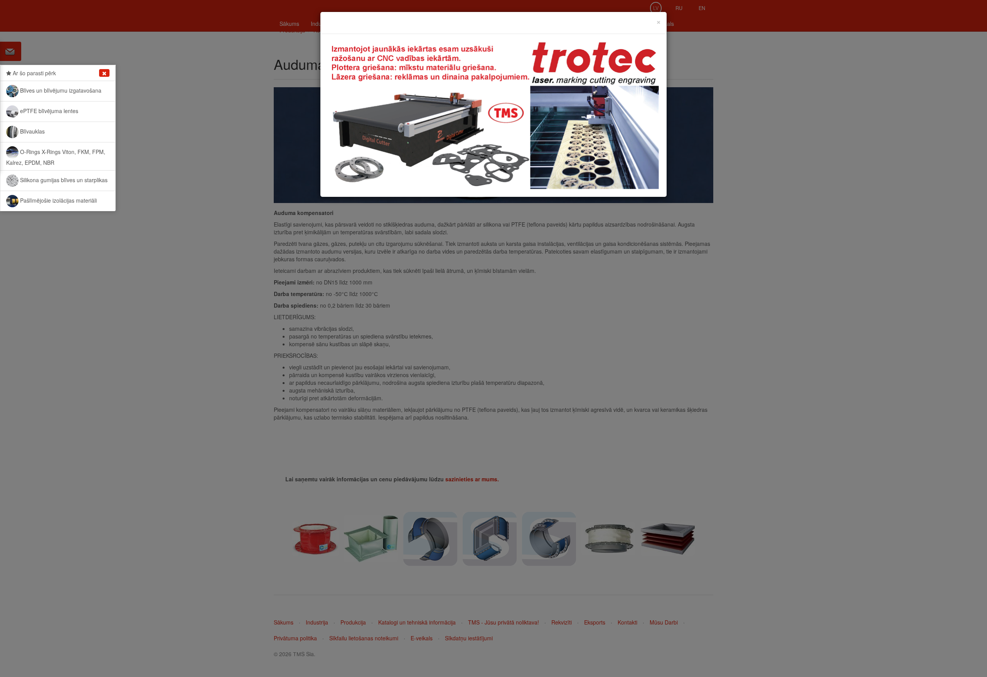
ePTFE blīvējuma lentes (48, 111)
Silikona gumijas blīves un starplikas (63, 180)
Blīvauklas (32, 131)
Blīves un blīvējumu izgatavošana (60, 90)
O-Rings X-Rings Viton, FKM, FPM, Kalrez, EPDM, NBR (55, 157)
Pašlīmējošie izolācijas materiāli (58, 200)
